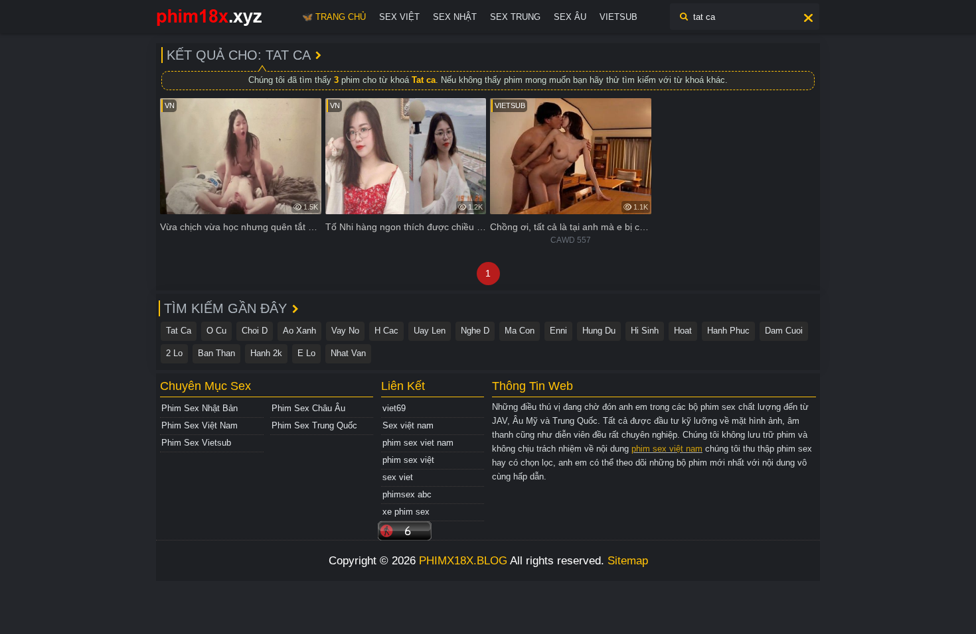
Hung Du (598, 331)
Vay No (345, 331)
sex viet (397, 477)
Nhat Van (348, 353)
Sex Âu (570, 17)
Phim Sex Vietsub (196, 443)
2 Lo (174, 353)
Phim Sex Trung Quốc (314, 425)
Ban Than (216, 353)
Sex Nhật (455, 17)
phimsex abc (407, 494)
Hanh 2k (266, 353)
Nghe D (475, 331)
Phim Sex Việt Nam (199, 425)
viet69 (394, 408)
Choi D (255, 331)
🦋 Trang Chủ (334, 17)
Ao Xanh (299, 331)
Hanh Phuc (728, 331)
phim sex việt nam (666, 449)
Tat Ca (178, 331)
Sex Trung (515, 17)
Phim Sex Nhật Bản (199, 408)
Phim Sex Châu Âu (308, 408)
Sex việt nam (408, 425)
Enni (558, 331)
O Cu (216, 331)
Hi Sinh (645, 331)
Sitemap (628, 560)
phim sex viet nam (417, 443)
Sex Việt (399, 17)
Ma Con (519, 331)
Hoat (683, 331)
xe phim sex (406, 512)
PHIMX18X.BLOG (463, 560)
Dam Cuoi (784, 331)
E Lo (306, 353)
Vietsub (618, 17)
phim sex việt (408, 460)
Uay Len (430, 331)
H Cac (386, 331)
